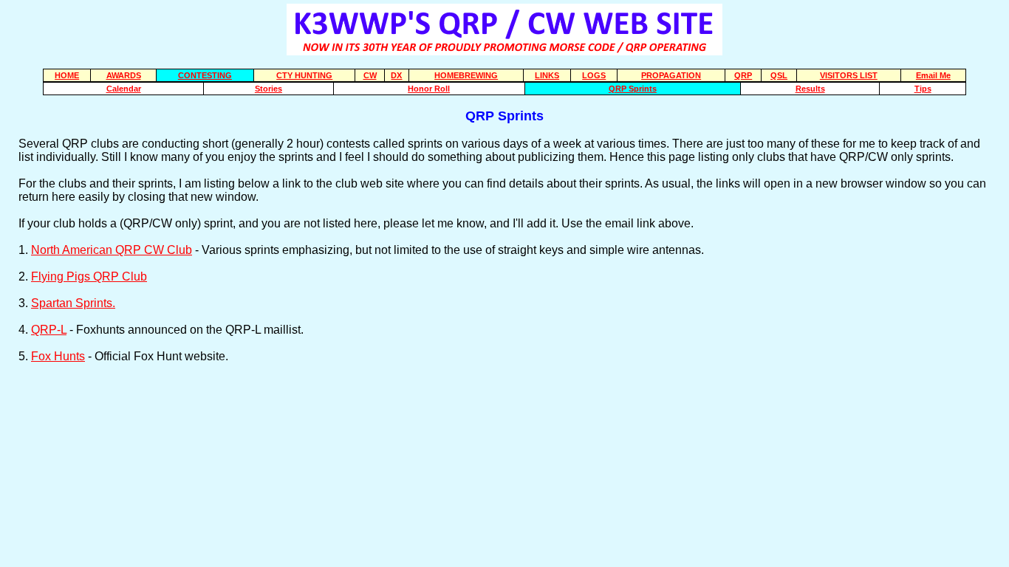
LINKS (547, 75)
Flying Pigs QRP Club (89, 276)
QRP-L (48, 329)
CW (370, 75)
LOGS (594, 75)
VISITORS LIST (849, 75)
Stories (268, 88)
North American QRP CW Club (111, 250)
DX (396, 75)
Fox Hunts (58, 356)
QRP (743, 75)
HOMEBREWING (466, 75)
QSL (778, 75)
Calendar (123, 88)
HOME (67, 75)
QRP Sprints (633, 88)
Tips (922, 88)
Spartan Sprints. (73, 303)
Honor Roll (429, 88)
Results (810, 88)
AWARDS (123, 75)
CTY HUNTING (304, 75)
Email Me (933, 75)
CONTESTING (205, 75)
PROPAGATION (671, 75)
